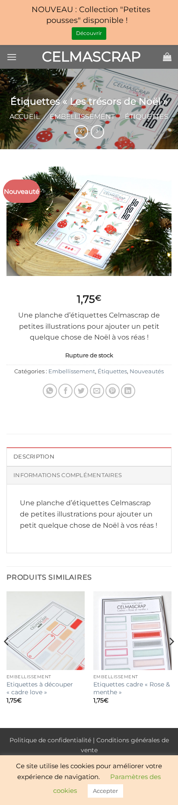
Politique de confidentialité (50, 740)
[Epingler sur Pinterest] (112, 391)
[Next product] (81, 131)
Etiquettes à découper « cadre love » (39, 688)
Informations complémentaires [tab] (67, 475)
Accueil (25, 116)
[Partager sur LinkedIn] (128, 391)
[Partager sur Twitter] (81, 391)
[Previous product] (97, 131)
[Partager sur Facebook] (65, 391)
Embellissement (82, 116)
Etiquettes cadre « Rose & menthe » (131, 688)
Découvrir (89, 33)
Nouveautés (147, 371)
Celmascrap (89, 57)
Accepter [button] (105, 790)
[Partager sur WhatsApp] (50, 391)
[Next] (171, 658)
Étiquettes (146, 116)
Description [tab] (33, 456)
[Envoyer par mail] (97, 391)
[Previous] (7, 658)
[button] (11, 56)
